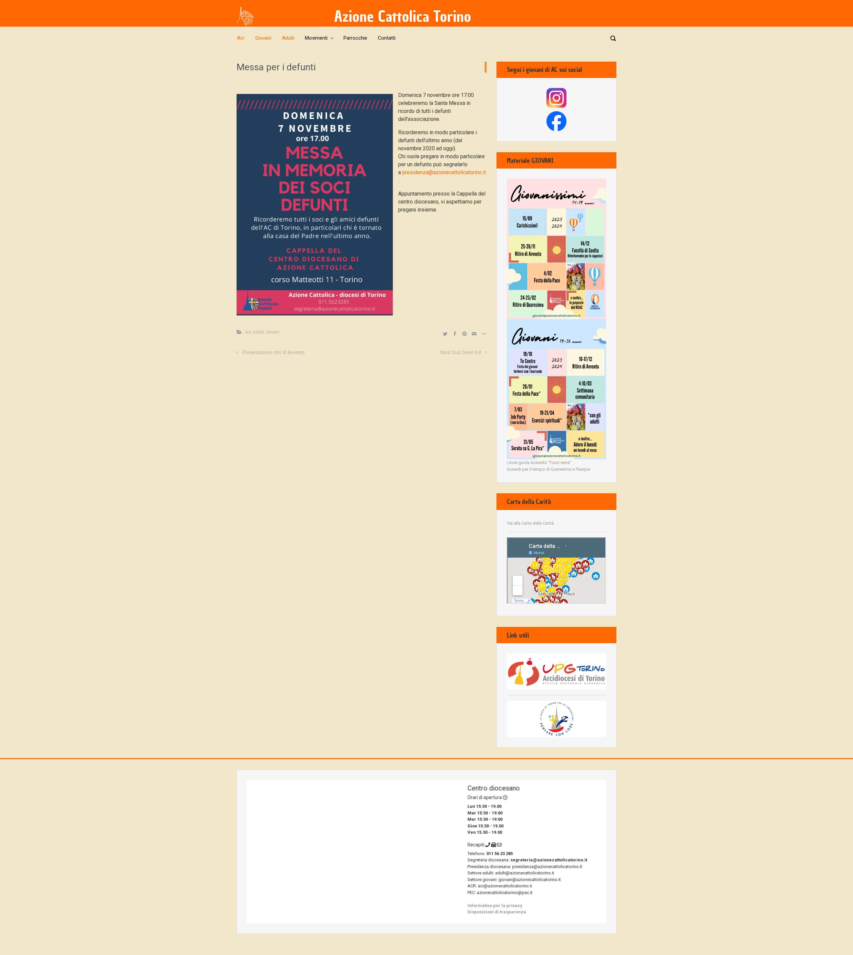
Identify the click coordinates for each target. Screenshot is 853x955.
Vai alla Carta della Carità (530, 523)
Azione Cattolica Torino (402, 16)
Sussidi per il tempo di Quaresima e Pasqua (548, 469)
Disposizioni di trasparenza (496, 911)
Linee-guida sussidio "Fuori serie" (539, 462)
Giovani (272, 331)
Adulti (258, 331)
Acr (248, 331)
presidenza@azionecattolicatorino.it (444, 172)
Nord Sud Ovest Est (460, 352)
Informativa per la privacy (494, 905)
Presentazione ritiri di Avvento (273, 352)
